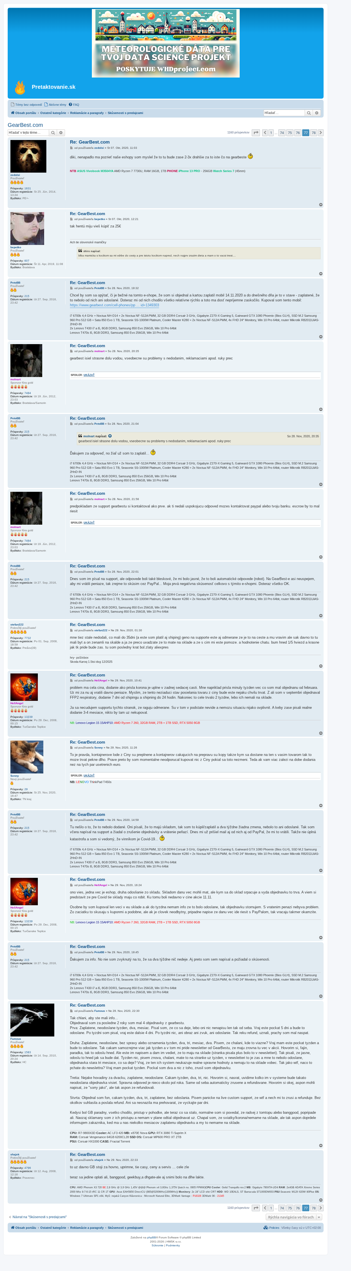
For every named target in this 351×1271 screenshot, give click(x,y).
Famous (15, 1038)
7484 (27, 393)
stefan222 (17, 624)
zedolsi (15, 174)
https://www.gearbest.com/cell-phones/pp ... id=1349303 (114, 305)
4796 (27, 1167)
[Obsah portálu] (20, 87)
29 (26, 789)
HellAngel (16, 703)
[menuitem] (26, 104)
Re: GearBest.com (90, 142)
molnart (15, 379)
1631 (27, 188)
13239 (28, 716)
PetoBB (15, 282)
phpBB (151, 1237)
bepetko (15, 247)
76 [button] (298, 132)
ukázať (89, 375)
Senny (14, 775)
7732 (27, 637)
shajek (14, 1154)
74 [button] (282, 132)
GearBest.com (25, 125)
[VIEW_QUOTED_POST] (110, 436)
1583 (27, 1052)
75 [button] (290, 132)
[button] (256, 132)
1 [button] (271, 132)
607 (26, 260)
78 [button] (314, 132)
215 (26, 296)
